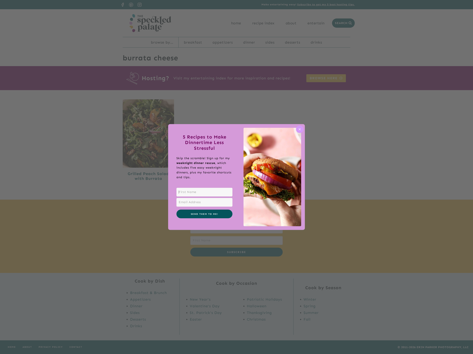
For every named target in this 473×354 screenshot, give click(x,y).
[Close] (299, 129)
